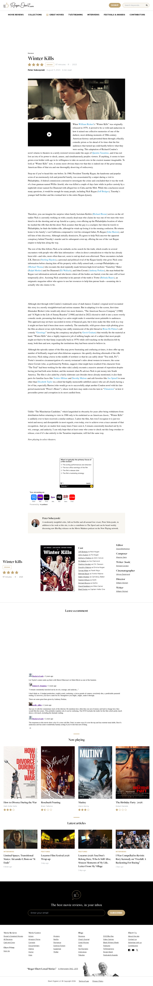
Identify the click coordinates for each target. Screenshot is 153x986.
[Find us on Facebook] (129, 950)
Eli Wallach (65, 270)
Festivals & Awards (114, 15)
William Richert (86, 124)
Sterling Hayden (48, 259)
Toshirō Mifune (84, 580)
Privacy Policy (97, 981)
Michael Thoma (36, 266)
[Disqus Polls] (76, 644)
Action (30, 936)
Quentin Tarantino (100, 152)
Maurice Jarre (121, 557)
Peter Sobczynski (36, 70)
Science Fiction (59, 946)
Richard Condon (122, 566)
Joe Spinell (113, 378)
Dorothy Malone (79, 378)
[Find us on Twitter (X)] (137, 950)
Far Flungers (83, 949)
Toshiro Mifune (60, 378)
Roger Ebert (108, 952)
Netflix (56, 939)
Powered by (34, 504)
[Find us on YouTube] (133, 950)
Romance (57, 943)
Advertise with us (135, 943)
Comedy (31, 943)
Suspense (57, 949)
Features (106, 946)
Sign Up (7, 951)
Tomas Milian (83, 571)
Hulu (30, 955)
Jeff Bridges (103, 191)
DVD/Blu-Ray (108, 936)
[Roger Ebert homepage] (19, 5)
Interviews (93, 15)
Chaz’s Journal (83, 939)
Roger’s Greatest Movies (13, 936)
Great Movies (56, 15)
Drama (50, 65)
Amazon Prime (34, 939)
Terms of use (84, 981)
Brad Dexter (83, 589)
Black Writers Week (111, 943)
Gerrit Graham (89, 332)
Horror (30, 952)
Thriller (55, 952)
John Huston (113, 231)
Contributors (137, 15)
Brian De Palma (110, 328)
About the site (133, 936)
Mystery (56, 936)
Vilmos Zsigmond (123, 574)
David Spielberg (84, 586)
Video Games (108, 939)
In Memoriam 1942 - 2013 (68, 969)
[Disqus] (76, 700)
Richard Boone (100, 213)
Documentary (33, 946)
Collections (35, 15)
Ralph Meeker (35, 270)
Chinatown (109, 388)
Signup (114, 5)
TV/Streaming (75, 15)
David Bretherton (123, 549)
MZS (80, 946)
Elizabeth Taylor (45, 381)
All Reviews (8, 939)
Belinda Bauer (107, 277)
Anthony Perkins (96, 270)
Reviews (31, 53)
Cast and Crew (9, 943)
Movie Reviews (16, 15)
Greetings (41, 332)
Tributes (81, 955)
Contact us (132, 939)
